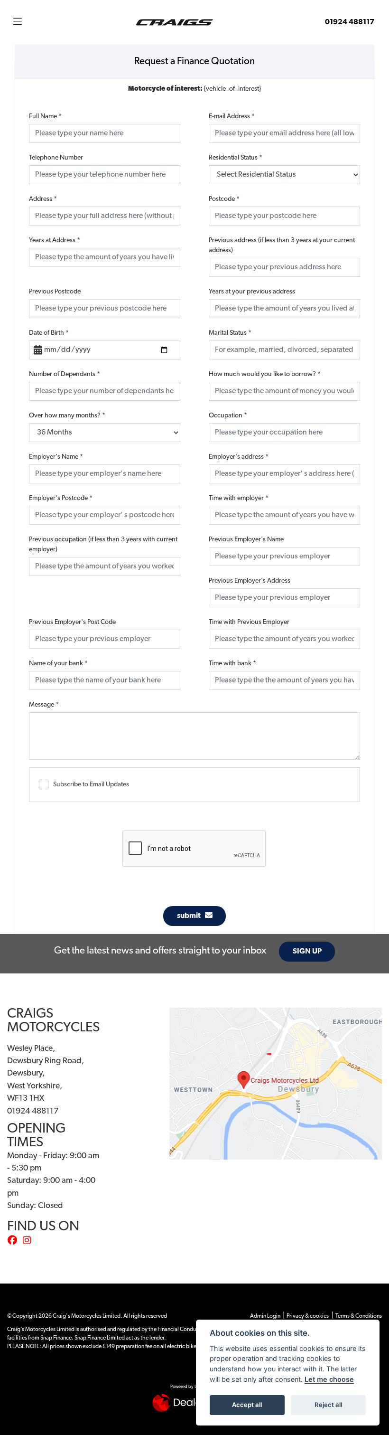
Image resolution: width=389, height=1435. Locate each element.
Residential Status (235, 157)
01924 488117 (349, 22)
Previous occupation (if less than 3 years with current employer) (103, 544)
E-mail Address (232, 116)
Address (43, 199)
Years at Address (54, 240)
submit (191, 916)
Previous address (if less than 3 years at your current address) (282, 245)
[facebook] (14, 1241)
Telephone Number (56, 157)
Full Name (45, 116)
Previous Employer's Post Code (72, 622)
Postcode (224, 199)
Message (44, 704)
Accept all (247, 1404)
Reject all (328, 1404)
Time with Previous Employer (249, 622)
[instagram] (29, 1241)
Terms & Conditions (358, 1316)
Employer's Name (56, 457)
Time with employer (239, 498)
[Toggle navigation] (18, 22)
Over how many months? (67, 415)
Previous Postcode (55, 291)
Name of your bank (58, 663)
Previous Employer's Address (249, 581)
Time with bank (232, 663)
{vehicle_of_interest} (194, 89)
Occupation (228, 415)
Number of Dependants (64, 374)
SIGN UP (307, 951)
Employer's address (239, 457)
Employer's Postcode (61, 498)
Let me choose (329, 1379)
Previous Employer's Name (246, 539)
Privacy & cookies (308, 1316)
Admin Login (265, 1316)
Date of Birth (49, 333)
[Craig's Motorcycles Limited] (174, 22)
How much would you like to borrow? (265, 374)
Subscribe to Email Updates (91, 784)
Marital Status (230, 333)
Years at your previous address (252, 291)
